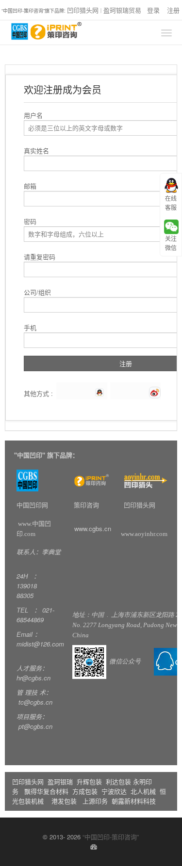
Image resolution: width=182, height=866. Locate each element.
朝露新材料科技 (134, 800)
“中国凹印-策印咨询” (111, 836)
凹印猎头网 (83, 10)
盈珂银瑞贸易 (122, 10)
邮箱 (30, 185)
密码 (30, 221)
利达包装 (118, 781)
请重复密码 (39, 256)
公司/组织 (37, 292)
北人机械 (144, 791)
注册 (173, 10)
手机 (30, 327)
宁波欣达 (114, 791)
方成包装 (85, 791)
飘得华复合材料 (46, 791)
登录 (153, 10)
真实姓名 (36, 150)
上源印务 (95, 800)
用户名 (33, 115)
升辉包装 (90, 781)
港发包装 (64, 800)
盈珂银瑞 (60, 781)
